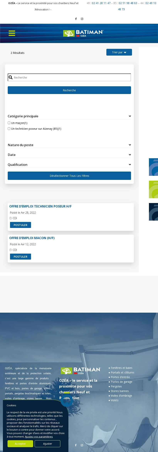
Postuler (20, 225)
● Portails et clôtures (121, 372)
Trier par (117, 52)
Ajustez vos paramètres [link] (39, 436)
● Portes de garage (120, 381)
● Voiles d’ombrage (120, 395)
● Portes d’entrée (119, 377)
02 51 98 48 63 (128, 3)
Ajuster (47, 443)
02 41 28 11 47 (101, 3)
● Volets (113, 400)
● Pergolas (115, 386)
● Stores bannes (118, 391)
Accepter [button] (20, 443)
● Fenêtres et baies (120, 368)
